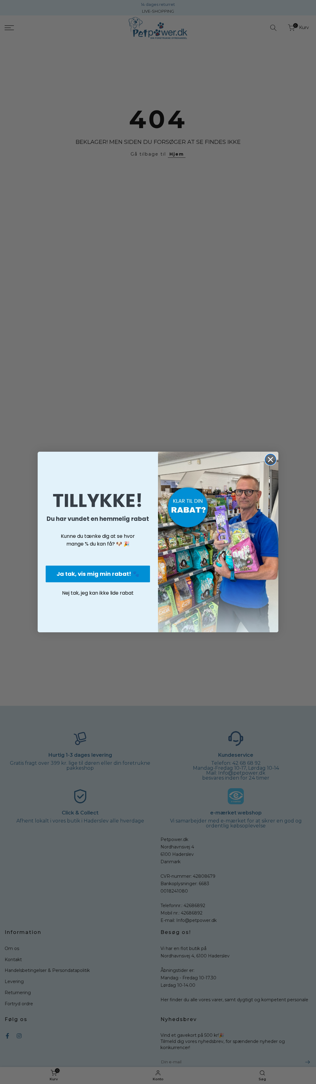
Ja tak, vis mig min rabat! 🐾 (97, 574)
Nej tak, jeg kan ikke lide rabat (98, 592)
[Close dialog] (270, 459)
